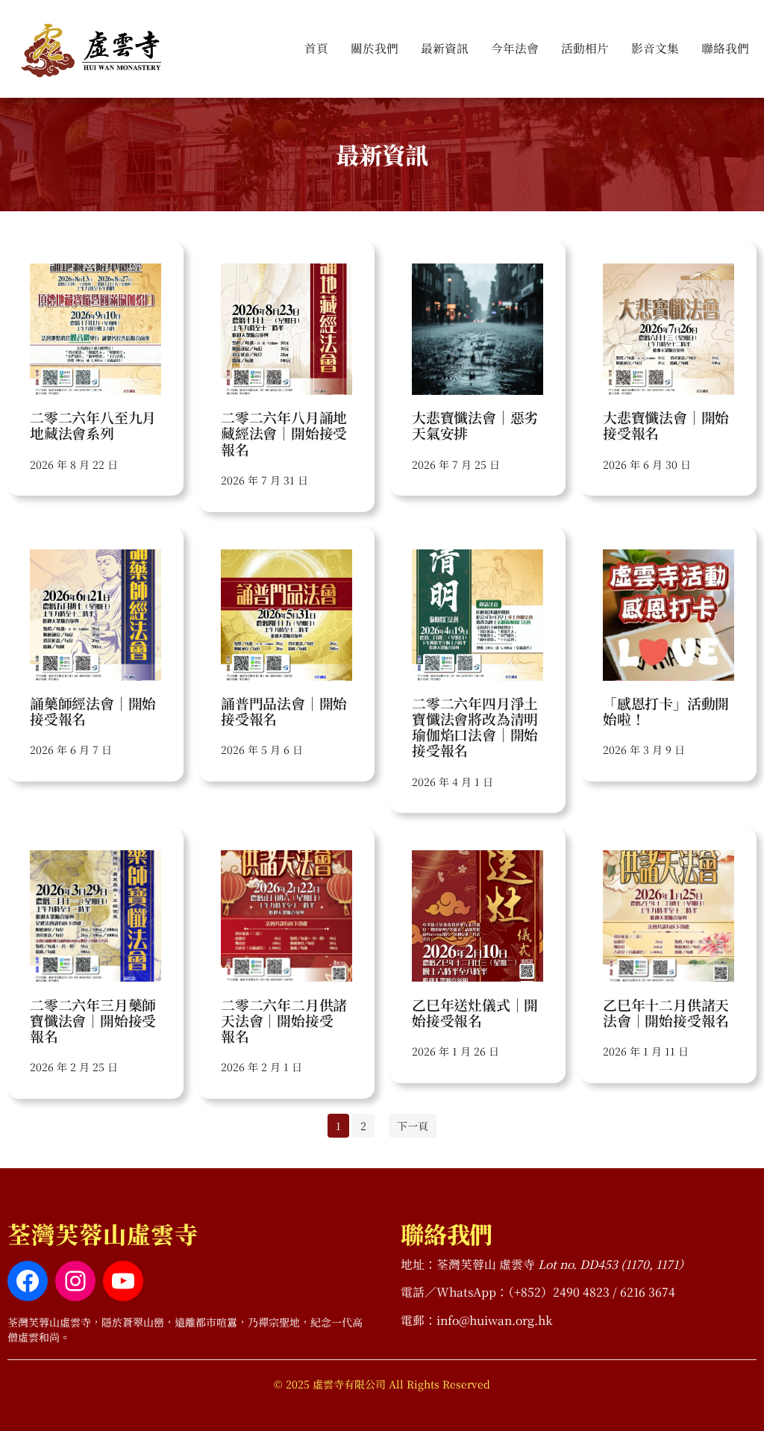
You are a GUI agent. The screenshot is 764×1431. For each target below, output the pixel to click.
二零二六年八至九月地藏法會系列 (93, 424)
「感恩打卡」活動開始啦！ (666, 710)
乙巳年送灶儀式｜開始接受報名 (475, 1012)
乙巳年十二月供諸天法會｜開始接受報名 (666, 1012)
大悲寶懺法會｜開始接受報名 (666, 424)
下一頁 (412, 1125)
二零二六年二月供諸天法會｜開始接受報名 (284, 1020)
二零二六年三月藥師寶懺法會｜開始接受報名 (93, 1020)
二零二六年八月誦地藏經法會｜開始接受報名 (284, 433)
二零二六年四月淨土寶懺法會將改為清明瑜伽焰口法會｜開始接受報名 (475, 726)
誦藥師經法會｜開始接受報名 (93, 710)
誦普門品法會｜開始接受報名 (284, 710)
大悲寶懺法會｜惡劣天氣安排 (475, 424)
